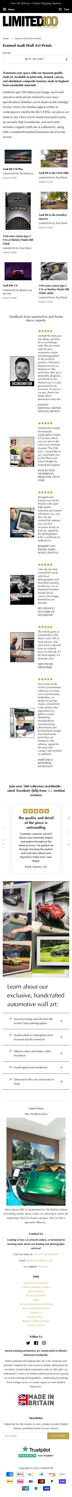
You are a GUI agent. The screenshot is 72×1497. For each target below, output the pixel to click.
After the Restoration (36, 1114)
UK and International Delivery (36, 1304)
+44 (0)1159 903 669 (45, 1254)
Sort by (7, 52)
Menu (10, 9)
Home (6, 38)
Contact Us (36, 1312)
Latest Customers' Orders (36, 1287)
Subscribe (58, 1435)
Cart (66, 9)
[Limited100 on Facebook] (36, 1343)
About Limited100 (36, 1295)
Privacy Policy (36, 1316)
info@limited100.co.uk (39, 1260)
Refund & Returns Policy (36, 1321)
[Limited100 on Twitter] (28, 1343)
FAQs (36, 1300)
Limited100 (47, 1468)
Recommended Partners (36, 1308)
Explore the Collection (36, 1282)
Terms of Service (36, 1325)
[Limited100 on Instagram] (44, 1343)
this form (43, 1266)
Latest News (36, 1108)
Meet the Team (36, 1291)
